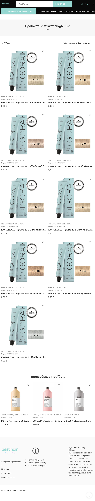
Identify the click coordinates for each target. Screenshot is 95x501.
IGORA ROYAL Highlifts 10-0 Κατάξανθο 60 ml (71, 166)
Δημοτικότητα (84, 43)
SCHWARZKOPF (12, 99)
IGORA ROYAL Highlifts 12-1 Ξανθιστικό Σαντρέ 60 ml (71, 229)
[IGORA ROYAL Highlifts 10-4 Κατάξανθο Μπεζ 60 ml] (71, 262)
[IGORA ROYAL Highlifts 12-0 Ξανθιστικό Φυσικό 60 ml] (71, 71)
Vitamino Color (45, 415)
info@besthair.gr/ (8, 477)
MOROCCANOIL (80, 11)
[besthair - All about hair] (5, 4)
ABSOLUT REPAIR (7, 415)
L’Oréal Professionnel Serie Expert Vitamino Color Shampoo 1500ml (48, 421)
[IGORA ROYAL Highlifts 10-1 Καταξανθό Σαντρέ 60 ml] (24, 71)
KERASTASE (45, 11)
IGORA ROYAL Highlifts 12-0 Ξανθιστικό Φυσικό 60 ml (71, 102)
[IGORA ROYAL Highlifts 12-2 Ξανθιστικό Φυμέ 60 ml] (24, 198)
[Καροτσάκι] (81, 4)
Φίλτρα (7, 43)
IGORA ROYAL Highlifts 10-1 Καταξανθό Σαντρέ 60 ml (24, 102)
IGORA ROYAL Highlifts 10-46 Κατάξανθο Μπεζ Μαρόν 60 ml (24, 293)
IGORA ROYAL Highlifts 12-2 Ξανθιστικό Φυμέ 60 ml (24, 229)
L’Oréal (17, 415)
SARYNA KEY (69, 11)
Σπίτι (47, 29)
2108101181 (6, 473)
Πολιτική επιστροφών (37, 465)
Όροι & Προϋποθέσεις (37, 462)
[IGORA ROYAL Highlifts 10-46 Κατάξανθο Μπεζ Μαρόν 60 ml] (24, 262)
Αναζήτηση (60, 4)
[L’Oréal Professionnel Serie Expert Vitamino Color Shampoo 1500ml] (48, 397)
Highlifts (5, 97)
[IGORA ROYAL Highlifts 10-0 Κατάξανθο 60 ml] (71, 134)
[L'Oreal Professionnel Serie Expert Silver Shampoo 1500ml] (79, 397)
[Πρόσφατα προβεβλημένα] (89, 495)
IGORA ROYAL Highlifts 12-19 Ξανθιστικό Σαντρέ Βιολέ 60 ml (24, 166)
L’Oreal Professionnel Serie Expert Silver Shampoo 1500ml (79, 421)
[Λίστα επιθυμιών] (43, 51)
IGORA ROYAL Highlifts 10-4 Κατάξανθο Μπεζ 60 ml (71, 293)
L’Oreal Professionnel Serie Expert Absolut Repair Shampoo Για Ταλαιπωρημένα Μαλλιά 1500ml (16, 421)
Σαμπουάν (25, 415)
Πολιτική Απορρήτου (36, 460)
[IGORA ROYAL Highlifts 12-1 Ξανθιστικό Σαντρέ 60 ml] (71, 198)
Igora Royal (19, 97)
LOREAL (53, 11)
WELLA (61, 11)
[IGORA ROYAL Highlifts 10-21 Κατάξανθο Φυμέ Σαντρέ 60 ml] (24, 325)
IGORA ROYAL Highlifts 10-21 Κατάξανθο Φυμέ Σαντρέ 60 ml (24, 357)
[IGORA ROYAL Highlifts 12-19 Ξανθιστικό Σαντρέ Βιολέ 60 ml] (24, 134)
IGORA (11, 97)
